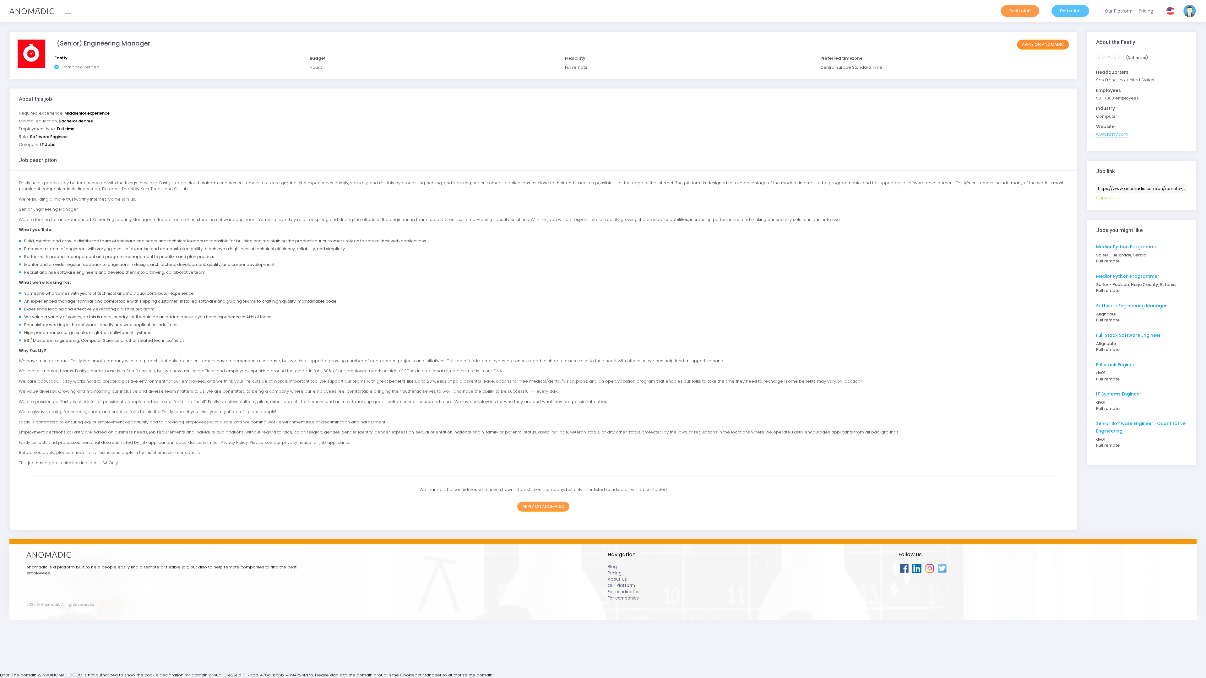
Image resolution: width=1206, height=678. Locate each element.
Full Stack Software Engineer (1128, 335)
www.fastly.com (1112, 134)
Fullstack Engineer (1116, 365)
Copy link (1105, 198)
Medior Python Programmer (1127, 247)
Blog (612, 567)
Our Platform (621, 586)
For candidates (623, 592)
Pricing (615, 573)
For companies (623, 598)
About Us (617, 579)
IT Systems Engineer (1118, 394)
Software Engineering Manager (1131, 306)
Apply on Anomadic (1043, 44)
